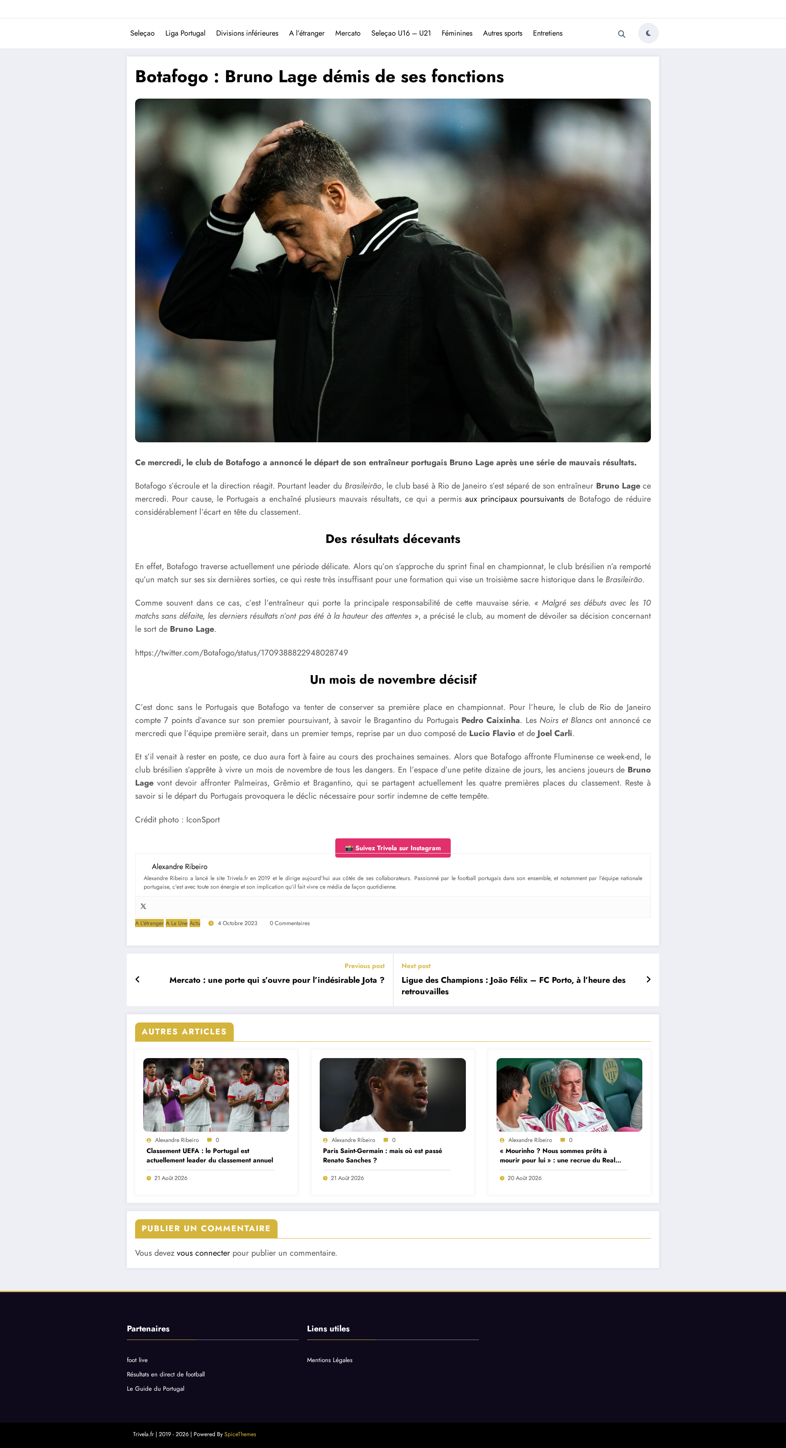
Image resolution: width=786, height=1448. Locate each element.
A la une (176, 923)
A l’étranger (307, 33)
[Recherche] (622, 34)
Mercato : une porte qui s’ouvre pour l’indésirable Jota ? (277, 980)
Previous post (365, 966)
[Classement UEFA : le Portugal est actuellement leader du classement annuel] (216, 1095)
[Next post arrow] (648, 979)
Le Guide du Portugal (155, 1388)
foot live (137, 1360)
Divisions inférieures (247, 33)
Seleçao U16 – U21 (401, 33)
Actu (195, 923)
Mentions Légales (329, 1360)
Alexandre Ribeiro (177, 1140)
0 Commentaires (290, 923)
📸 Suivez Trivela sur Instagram (393, 848)
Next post (416, 966)
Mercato (348, 33)
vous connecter (203, 1253)
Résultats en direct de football (166, 1374)
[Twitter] (143, 907)
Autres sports (502, 33)
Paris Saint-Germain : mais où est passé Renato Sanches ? (382, 1155)
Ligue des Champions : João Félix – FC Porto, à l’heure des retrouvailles (514, 986)
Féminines (457, 33)
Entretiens (547, 33)
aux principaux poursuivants (514, 499)
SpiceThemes (240, 1434)
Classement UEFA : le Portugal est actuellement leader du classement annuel (210, 1155)
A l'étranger (149, 923)
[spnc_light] (648, 33)
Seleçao (142, 33)
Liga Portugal (185, 33)
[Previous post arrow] (137, 979)
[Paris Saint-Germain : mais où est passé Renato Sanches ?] (392, 1095)
